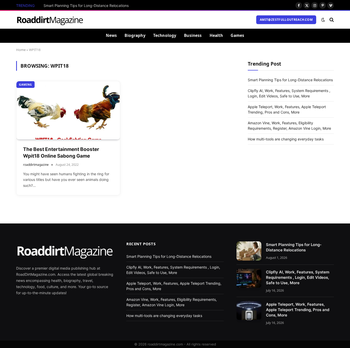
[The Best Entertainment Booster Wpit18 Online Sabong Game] (68, 110)
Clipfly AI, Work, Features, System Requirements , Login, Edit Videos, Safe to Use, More (297, 277)
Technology (165, 35)
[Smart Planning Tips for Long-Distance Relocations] (248, 251)
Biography (135, 35)
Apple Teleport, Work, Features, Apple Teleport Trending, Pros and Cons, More (297, 310)
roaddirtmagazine (36, 164)
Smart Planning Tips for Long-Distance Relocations (86, 5)
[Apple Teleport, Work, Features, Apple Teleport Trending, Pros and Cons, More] (248, 310)
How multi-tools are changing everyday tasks (286, 139)
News (111, 35)
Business (193, 35)
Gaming (25, 84)
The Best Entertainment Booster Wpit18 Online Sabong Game (61, 152)
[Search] (331, 19)
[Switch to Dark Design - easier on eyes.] (323, 20)
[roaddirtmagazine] (50, 20)
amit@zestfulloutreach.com (286, 19)
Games (237, 35)
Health (216, 35)
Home (21, 49)
